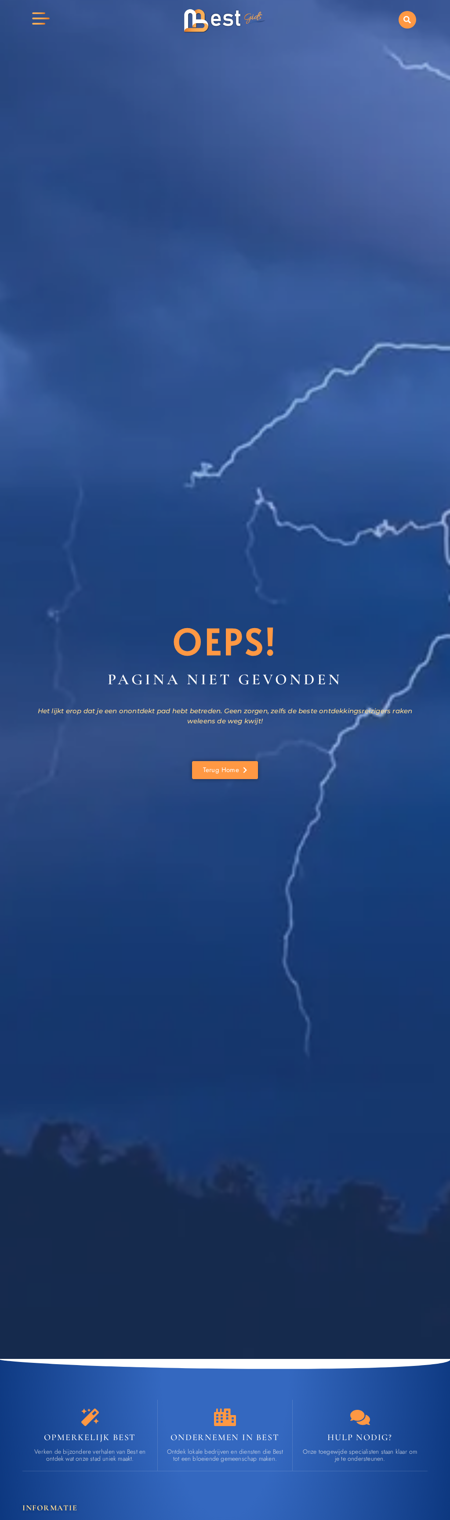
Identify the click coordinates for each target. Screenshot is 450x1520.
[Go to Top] (420, 1454)
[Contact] (360, 1417)
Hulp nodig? (359, 1437)
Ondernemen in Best (225, 1437)
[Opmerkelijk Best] (90, 1417)
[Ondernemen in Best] (225, 1417)
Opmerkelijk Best (90, 1437)
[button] (407, 20)
